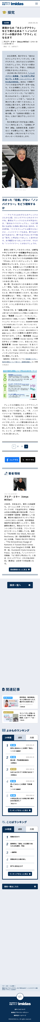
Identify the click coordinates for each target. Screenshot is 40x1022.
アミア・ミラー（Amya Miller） (16, 41)
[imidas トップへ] (12, 3)
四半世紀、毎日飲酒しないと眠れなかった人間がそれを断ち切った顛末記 (27, 700)
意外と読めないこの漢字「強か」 (22, 748)
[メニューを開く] (36, 3)
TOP (3, 986)
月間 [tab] (32, 737)
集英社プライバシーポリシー (20, 1012)
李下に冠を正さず (16, 866)
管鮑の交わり (15, 837)
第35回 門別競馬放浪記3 (19, 760)
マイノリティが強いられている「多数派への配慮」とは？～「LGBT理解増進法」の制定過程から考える (28, 717)
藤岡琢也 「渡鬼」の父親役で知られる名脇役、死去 (21, 845)
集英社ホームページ (20, 1015)
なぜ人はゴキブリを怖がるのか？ (22, 772)
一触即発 (13, 852)
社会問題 (6, 23)
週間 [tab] (20, 737)
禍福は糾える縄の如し (18, 859)
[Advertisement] (20, 616)
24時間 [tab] (8, 737)
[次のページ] (26, 446)
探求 (7, 986)
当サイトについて (20, 1009)
